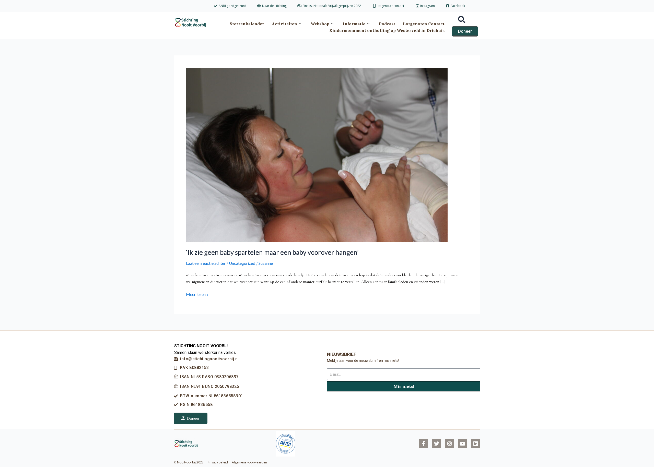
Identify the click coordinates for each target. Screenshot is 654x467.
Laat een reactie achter (206, 263)
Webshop (320, 23)
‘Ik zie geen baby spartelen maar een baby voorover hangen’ (272, 252)
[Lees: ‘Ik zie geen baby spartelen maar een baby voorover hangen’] (317, 154)
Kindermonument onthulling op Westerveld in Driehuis (387, 30)
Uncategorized (242, 263)
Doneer (193, 418)
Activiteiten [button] (284, 23)
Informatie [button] (354, 23)
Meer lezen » (197, 294)
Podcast (387, 23)
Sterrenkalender (247, 23)
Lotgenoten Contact (424, 23)
